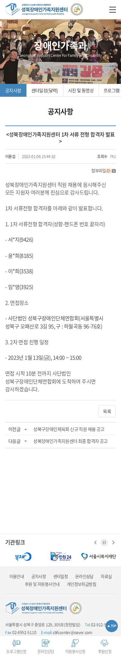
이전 (95, 542)
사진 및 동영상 (81, 90)
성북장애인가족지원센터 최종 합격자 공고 (70, 441)
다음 (113, 542)
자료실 (106, 576)
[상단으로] (112, 626)
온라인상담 (84, 576)
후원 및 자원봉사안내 (42, 584)
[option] (23, 556)
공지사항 (13, 90)
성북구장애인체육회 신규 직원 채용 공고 (68, 429)
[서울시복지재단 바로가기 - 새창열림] (98, 556)
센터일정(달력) (44, 90)
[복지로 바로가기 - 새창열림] (22, 556)
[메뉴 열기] (112, 9)
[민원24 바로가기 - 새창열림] (60, 556)
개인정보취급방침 (81, 584)
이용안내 (16, 576)
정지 (104, 542)
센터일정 (60, 576)
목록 (107, 411)
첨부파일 (100, 170)
